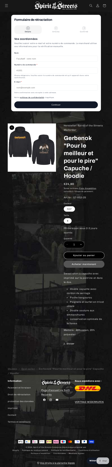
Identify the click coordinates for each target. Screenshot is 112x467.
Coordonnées (59, 453)
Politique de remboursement (35, 450)
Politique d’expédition (40, 453)
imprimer (13, 408)
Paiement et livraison (19, 387)
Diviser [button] (70, 343)
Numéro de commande (26, 65)
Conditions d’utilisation (89, 450)
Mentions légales (76, 453)
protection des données (21, 401)
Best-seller (28, 368)
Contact (12, 415)
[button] (6, 5)
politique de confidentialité (32, 97)
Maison (12, 368)
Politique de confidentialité (63, 450)
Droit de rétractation (19, 394)
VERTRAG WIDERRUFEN (89, 401)
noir (69, 209)
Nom (16, 53)
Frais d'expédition (87, 188)
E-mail (18, 82)
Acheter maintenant (84, 264)
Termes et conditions (19, 422)
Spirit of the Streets (42, 447)
